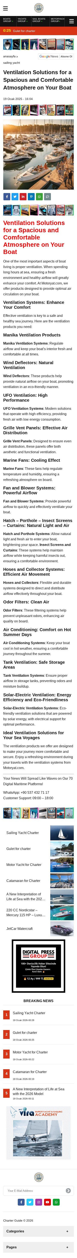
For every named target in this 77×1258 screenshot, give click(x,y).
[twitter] (15, 197)
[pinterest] (31, 197)
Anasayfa (9, 56)
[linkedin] (23, 197)
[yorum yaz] (47, 197)
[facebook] (6, 197)
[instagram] (38, 1202)
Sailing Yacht (11, 62)
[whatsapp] (56, 1202)
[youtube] (47, 1202)
